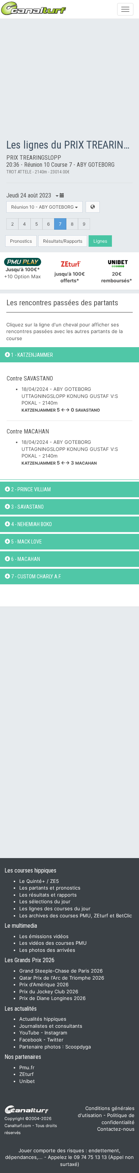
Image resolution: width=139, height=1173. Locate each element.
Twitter (55, 1040)
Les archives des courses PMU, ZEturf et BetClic (75, 915)
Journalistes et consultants (50, 1026)
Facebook (30, 1040)
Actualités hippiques (42, 1019)
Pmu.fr (26, 1067)
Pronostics (21, 241)
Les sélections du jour (44, 901)
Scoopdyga (78, 1047)
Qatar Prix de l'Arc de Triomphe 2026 (61, 978)
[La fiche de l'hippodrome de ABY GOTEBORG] (93, 207)
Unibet (27, 1081)
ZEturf (26, 1074)
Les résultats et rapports (48, 895)
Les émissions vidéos (44, 936)
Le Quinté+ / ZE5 (39, 881)
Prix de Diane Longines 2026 (52, 998)
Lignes (100, 241)
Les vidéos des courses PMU (53, 943)
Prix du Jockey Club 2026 (48, 991)
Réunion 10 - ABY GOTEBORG (43, 207)
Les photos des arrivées (47, 950)
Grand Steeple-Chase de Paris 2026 (61, 971)
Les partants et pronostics (49, 888)
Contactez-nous (116, 1129)
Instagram (55, 1033)
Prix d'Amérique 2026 (44, 984)
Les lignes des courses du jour (54, 908)
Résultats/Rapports (62, 241)
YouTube (29, 1033)
